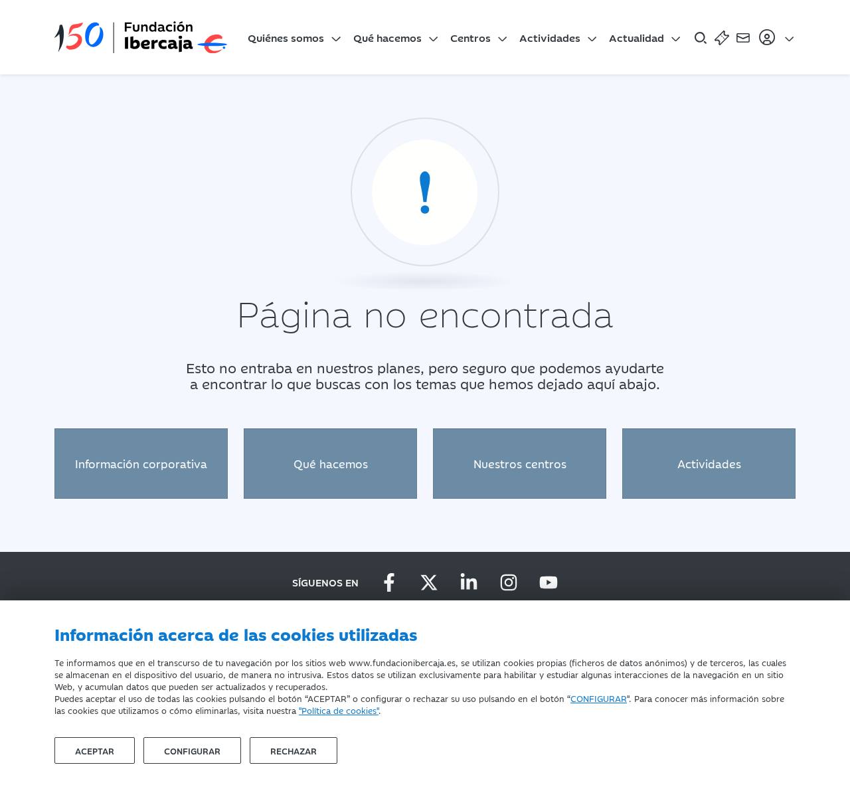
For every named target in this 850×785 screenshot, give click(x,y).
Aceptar (94, 750)
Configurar (192, 750)
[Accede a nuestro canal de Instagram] (508, 582)
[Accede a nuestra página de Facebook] (389, 582)
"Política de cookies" (339, 710)
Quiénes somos (286, 37)
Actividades (549, 37)
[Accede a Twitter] (429, 582)
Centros (470, 37)
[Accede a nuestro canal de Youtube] (548, 582)
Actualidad (636, 37)
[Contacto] (743, 37)
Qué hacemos (387, 37)
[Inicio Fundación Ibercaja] (140, 37)
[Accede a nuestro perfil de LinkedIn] (469, 582)
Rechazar (293, 750)
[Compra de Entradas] (722, 37)
